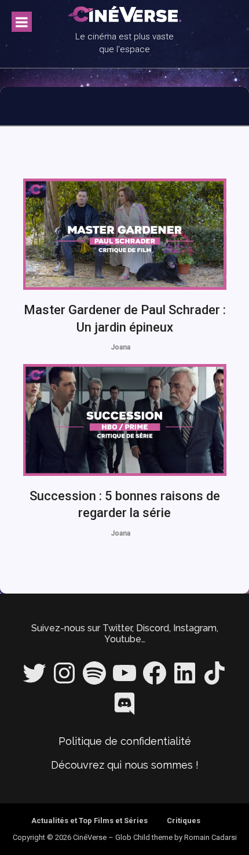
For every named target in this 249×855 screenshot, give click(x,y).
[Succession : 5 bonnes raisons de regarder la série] (124, 419)
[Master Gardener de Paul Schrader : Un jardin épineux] (124, 234)
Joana (120, 347)
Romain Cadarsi (210, 837)
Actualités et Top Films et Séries (89, 820)
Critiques (183, 820)
